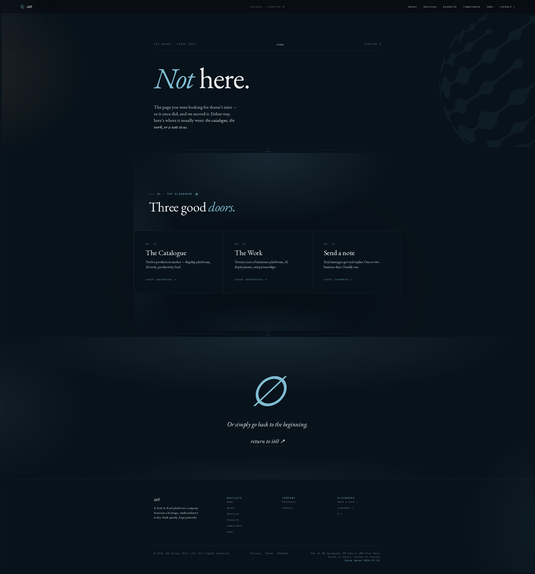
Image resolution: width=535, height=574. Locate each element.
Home (230, 501)
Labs (230, 531)
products (450, 6)
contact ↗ (507, 6)
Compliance (234, 525)
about (412, 6)
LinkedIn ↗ (345, 507)
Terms (269, 553)
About (230, 507)
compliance (471, 6)
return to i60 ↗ (268, 441)
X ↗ (340, 513)
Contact (287, 507)
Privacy (256, 553)
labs (490, 6)
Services (233, 513)
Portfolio (289, 501)
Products (233, 519)
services (430, 6)
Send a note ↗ (348, 501)
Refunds (282, 553)
